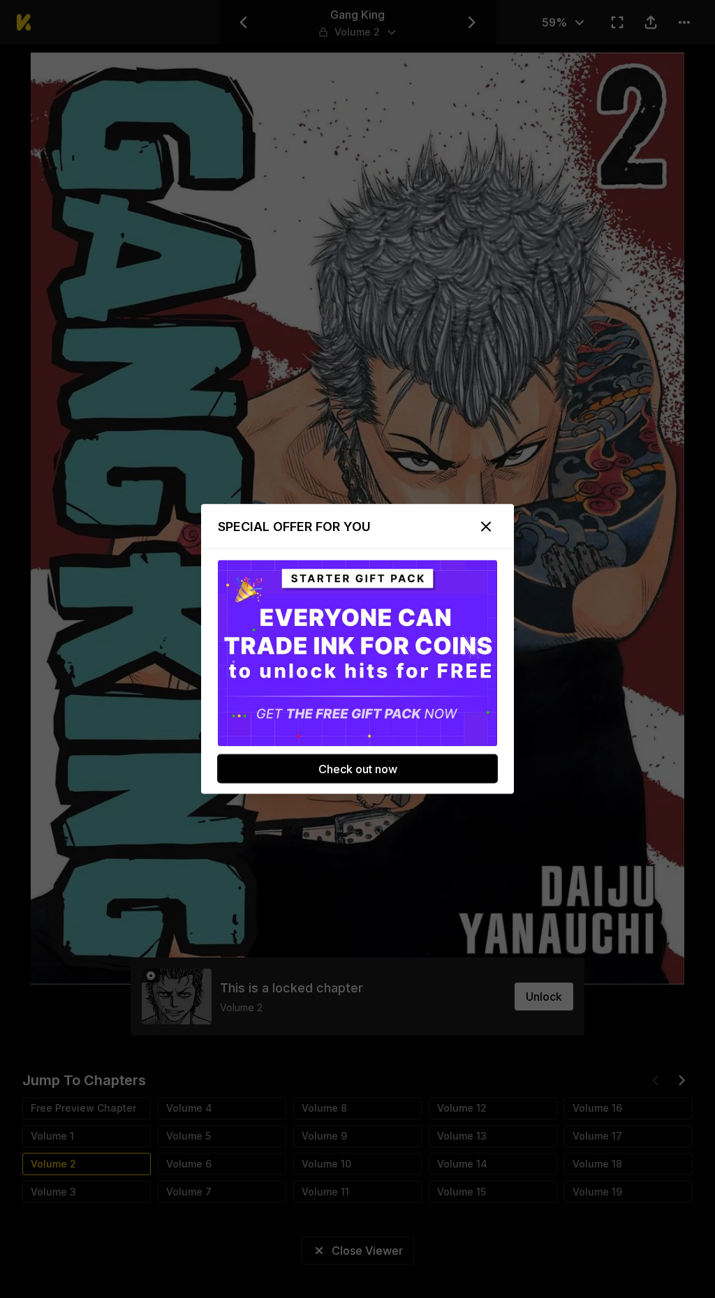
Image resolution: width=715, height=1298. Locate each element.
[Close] (486, 527)
